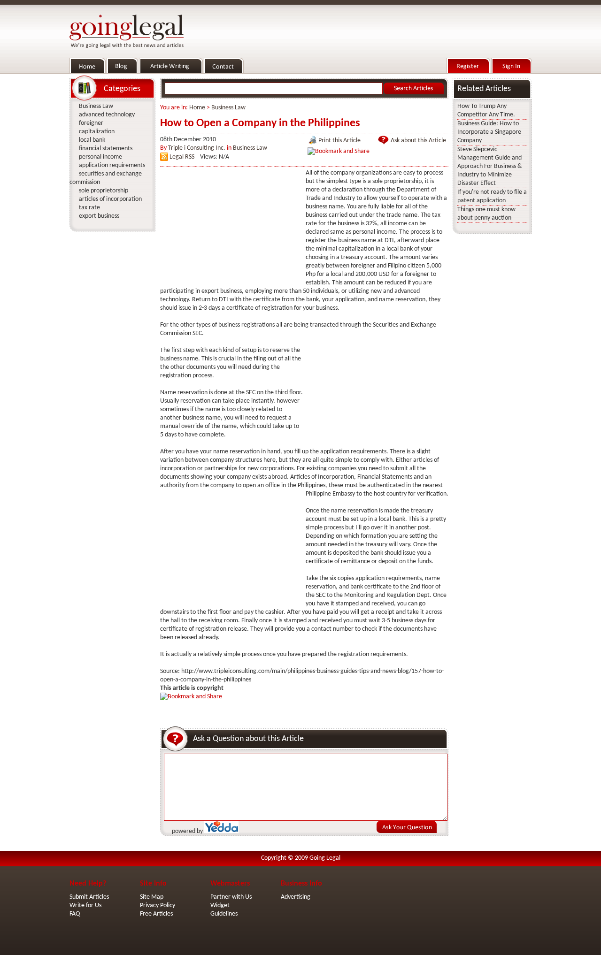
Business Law (228, 107)
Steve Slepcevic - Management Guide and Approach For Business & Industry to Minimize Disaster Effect (489, 166)
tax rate (89, 207)
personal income (100, 156)
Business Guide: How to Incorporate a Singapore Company (489, 132)
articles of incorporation (110, 199)
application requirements (112, 165)
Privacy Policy (157, 905)
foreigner (91, 123)
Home (197, 107)
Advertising (295, 897)
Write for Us (85, 905)
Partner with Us (231, 897)
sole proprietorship (103, 190)
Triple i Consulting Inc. (196, 148)
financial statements (105, 148)
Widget (220, 905)
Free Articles (156, 913)
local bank (92, 140)
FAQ (74, 913)
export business (99, 216)
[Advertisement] (230, 227)
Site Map (151, 897)
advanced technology (107, 114)
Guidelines (224, 913)
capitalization (97, 131)
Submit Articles (89, 897)
